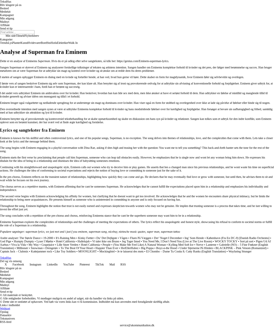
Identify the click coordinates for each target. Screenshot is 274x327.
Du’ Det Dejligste (106, 238)
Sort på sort (246, 241)
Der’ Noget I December (168, 238)
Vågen (123, 238)
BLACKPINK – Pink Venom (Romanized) (241, 248)
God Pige (5, 241)
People (107, 244)
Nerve (199, 244)
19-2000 (48, 238)
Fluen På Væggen (140, 238)
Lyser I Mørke (45, 241)
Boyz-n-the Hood (166, 248)
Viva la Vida (18, 244)
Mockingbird (107, 251)
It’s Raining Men (65, 238)
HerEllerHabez (129, 248)
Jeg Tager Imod (131, 241)
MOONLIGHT (87, 251)
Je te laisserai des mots (130, 251)
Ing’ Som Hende (194, 238)
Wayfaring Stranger (240, 251)
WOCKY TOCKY (226, 241)
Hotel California (65, 241)
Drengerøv (51, 248)
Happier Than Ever (106, 248)
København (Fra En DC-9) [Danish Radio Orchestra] (238, 238)
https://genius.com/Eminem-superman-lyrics (142, 61)
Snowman (37, 248)
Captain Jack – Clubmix (14, 251)
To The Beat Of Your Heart (77, 248)
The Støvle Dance (30, 238)
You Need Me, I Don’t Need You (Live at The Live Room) (177, 241)
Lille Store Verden (67, 244)
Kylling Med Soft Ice (181, 244)
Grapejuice (47, 244)
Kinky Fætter (86, 238)
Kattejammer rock (41, 251)
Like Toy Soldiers (65, 251)
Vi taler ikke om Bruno (105, 241)
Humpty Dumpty (24, 241)
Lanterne (211, 244)
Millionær (22, 248)
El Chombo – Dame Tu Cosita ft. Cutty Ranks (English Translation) (186, 251)
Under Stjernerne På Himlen (196, 248)
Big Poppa (147, 248)
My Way (34, 244)
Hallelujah (84, 241)
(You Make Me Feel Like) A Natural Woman (139, 244)
